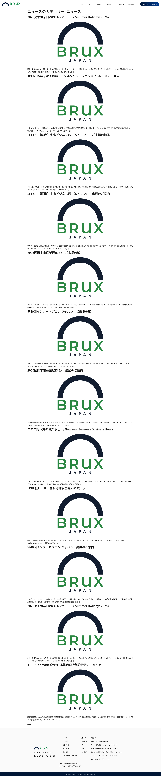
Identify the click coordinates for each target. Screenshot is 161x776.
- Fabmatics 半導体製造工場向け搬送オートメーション (107, 752)
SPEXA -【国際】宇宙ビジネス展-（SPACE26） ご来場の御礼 (68, 135)
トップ (81, 4)
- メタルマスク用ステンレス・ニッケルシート (104, 755)
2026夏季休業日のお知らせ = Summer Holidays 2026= (68, 17)
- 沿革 (82, 748)
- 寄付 (82, 745)
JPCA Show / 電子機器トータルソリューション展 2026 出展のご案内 (73, 76)
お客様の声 (121, 4)
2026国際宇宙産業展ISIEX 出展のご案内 (55, 370)
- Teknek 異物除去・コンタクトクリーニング (104, 745)
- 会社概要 (84, 752)
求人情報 (65, 752)
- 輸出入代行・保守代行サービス (100, 759)
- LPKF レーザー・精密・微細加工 (100, 741)
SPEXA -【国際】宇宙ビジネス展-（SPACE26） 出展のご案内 (68, 193)
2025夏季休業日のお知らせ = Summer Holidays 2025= (68, 606)
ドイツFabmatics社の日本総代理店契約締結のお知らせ (64, 665)
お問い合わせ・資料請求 (70, 755)
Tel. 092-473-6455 (45, 756)
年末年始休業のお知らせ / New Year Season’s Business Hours (70, 429)
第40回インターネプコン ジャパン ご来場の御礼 (60, 311)
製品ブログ (110, 4)
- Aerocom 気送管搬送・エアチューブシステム (104, 748)
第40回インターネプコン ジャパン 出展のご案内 (60, 547)
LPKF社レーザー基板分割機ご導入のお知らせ (57, 488)
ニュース (89, 4)
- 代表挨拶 (84, 741)
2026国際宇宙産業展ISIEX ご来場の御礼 (55, 252)
